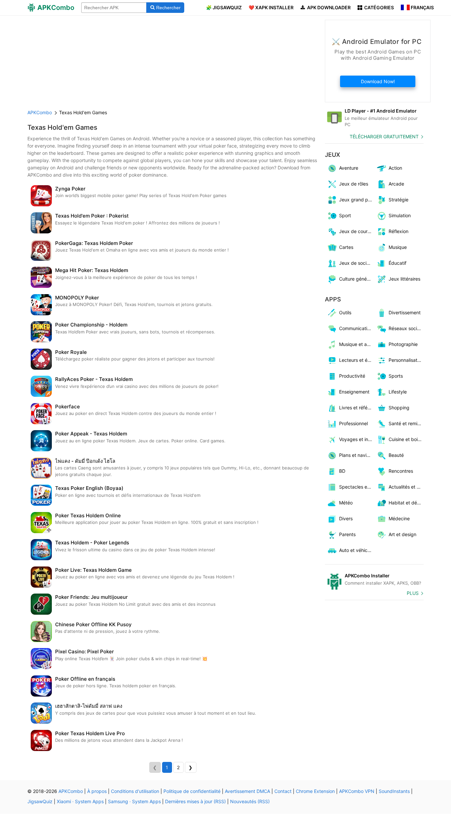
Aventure (348, 168)
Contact (283, 791)
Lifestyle (398, 391)
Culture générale (356, 279)
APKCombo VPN (356, 791)
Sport (345, 215)
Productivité (352, 376)
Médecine (399, 518)
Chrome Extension (315, 791)
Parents (347, 534)
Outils (345, 312)
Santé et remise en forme (406, 423)
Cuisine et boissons (406, 439)
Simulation (400, 215)
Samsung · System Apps (134, 801)
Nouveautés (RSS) (250, 801)
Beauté (396, 455)
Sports (396, 376)
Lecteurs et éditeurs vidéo (356, 360)
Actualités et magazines (406, 487)
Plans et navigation (356, 455)
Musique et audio (356, 344)
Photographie (403, 344)
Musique (398, 247)
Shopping (399, 407)
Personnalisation (406, 360)
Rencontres (401, 471)
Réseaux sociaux (406, 328)
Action (395, 168)
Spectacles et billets (356, 487)
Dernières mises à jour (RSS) (195, 801)
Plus (413, 593)
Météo (346, 502)
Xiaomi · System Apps (80, 801)
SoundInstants (394, 791)
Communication (355, 328)
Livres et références (356, 407)
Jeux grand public (356, 199)
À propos (97, 791)
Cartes (346, 247)
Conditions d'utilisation (135, 791)
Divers (346, 518)
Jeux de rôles (353, 184)
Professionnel (353, 423)
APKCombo (39, 112)
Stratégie (398, 199)
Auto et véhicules (356, 550)
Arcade (396, 184)
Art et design (402, 534)
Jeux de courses (356, 231)
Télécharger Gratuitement (384, 136)
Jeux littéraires (404, 279)
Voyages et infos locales (356, 439)
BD (342, 471)
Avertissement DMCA (247, 791)
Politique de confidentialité (192, 791)
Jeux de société (356, 263)
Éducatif (397, 263)
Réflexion (398, 231)
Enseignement (354, 391)
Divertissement (405, 312)
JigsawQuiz (39, 801)
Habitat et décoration (406, 502)
